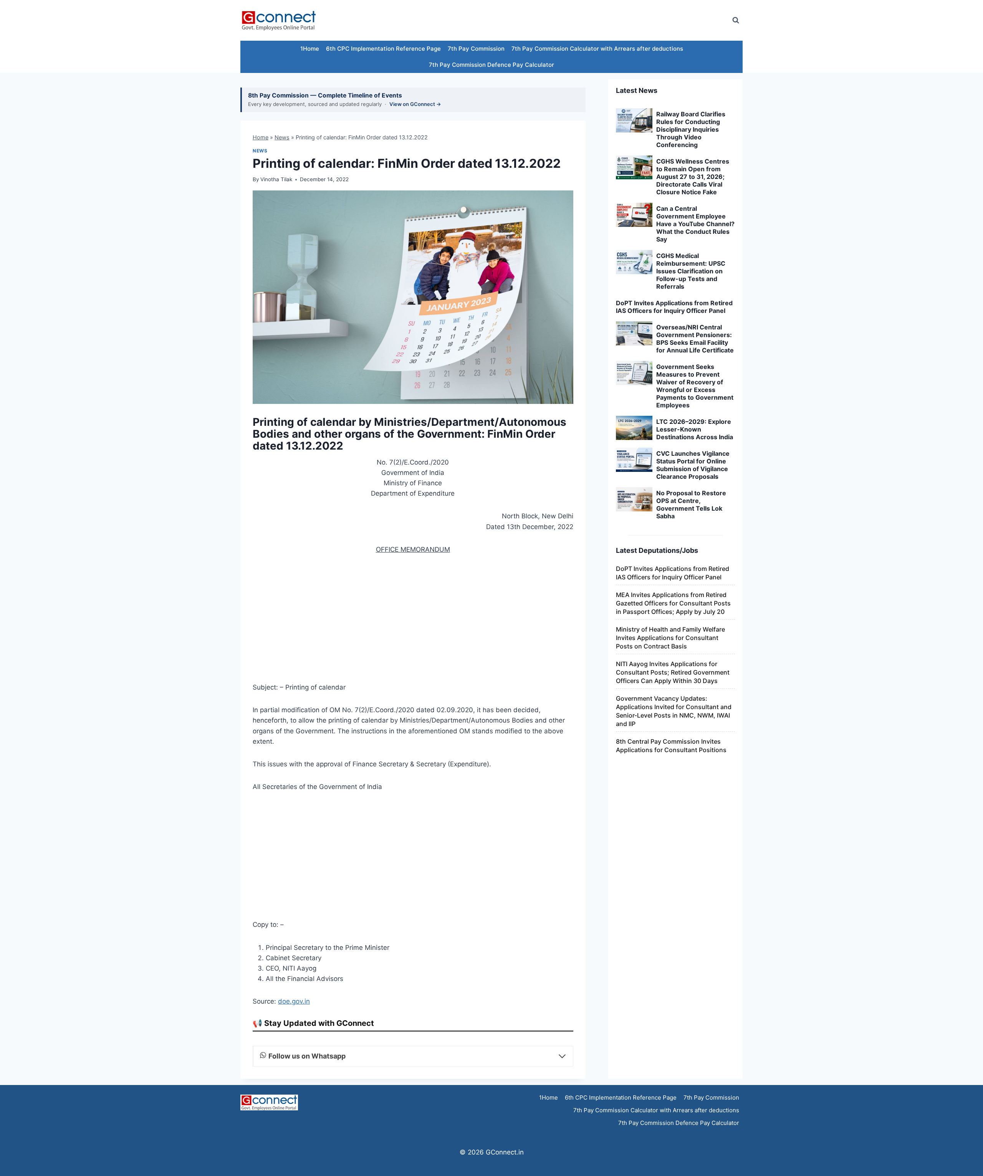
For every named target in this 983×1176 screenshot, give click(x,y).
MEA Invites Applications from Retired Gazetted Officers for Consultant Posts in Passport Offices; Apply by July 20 (673, 603)
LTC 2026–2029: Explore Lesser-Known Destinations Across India (694, 429)
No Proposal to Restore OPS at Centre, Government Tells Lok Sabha (691, 504)
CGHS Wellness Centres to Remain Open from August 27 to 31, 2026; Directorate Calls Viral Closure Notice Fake (692, 176)
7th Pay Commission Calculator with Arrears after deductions (597, 48)
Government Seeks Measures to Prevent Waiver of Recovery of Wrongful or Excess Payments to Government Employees (694, 386)
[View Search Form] (736, 20)
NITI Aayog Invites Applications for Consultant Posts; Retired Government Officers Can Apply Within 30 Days (673, 672)
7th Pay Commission (476, 48)
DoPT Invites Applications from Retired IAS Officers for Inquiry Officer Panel (674, 306)
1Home (309, 48)
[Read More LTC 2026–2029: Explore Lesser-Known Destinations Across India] (634, 428)
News (282, 137)
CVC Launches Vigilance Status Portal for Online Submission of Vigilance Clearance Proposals (693, 465)
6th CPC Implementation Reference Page (383, 48)
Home (260, 137)
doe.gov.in (294, 1001)
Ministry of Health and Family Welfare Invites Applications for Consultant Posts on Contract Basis (670, 637)
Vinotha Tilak (276, 179)
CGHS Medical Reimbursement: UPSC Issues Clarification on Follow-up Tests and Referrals (690, 271)
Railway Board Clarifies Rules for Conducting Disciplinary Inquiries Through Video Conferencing (690, 129)
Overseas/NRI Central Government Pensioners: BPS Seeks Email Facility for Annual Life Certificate (695, 338)
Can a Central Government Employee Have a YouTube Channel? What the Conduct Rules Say (695, 224)
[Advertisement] (585, 20)
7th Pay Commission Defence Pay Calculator (491, 64)
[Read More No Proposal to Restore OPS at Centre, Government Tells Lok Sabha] (634, 499)
